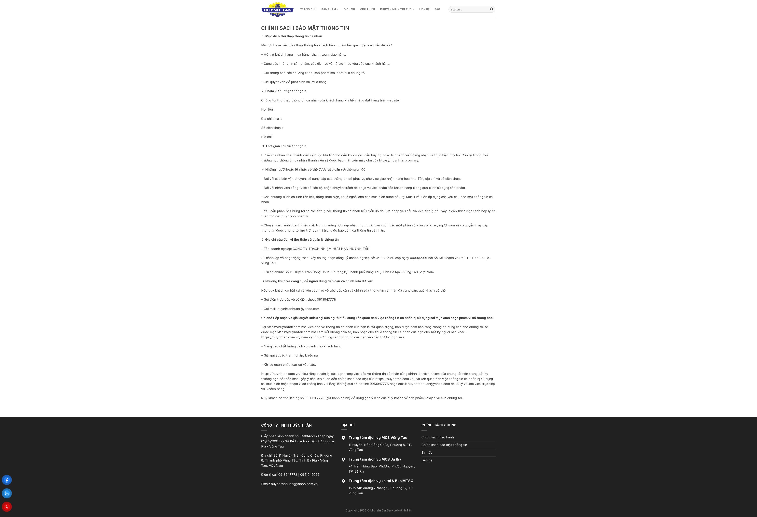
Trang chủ (308, 9)
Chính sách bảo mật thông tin (444, 445)
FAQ (437, 9)
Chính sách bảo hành (437, 437)
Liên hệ (424, 9)
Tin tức (426, 452)
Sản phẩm (328, 9)
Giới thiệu (367, 9)
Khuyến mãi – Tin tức (395, 9)
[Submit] (491, 9)
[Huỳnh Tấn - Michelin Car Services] (277, 9)
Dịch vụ (349, 9)
